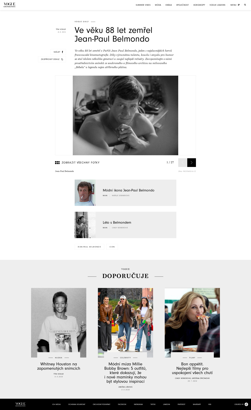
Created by (239, 404)
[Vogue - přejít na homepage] (9, 4)
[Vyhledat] (245, 5)
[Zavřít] (248, 407)
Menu (233, 5)
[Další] (191, 162)
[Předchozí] (182, 162)
